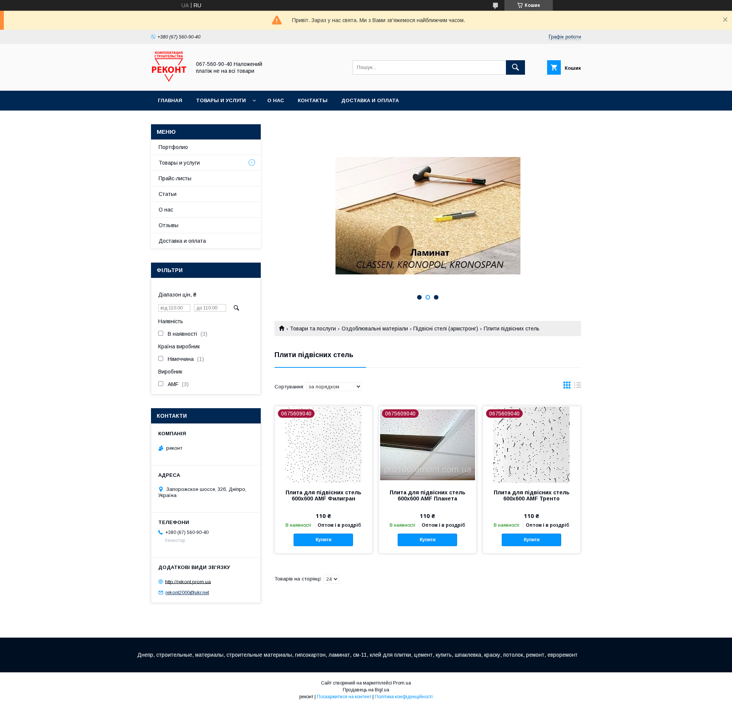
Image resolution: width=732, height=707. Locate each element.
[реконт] (169, 81)
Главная (170, 100)
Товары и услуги (221, 100)
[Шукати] (515, 67)
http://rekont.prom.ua (188, 581)
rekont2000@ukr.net (187, 592)
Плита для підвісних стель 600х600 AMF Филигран (323, 495)
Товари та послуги (313, 328)
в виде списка (577, 387)
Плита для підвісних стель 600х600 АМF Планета (428, 495)
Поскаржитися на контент (344, 696)
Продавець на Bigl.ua (366, 690)
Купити (323, 539)
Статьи (168, 194)
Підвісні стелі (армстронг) (445, 328)
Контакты (312, 100)
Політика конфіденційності (404, 696)
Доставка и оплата (370, 100)
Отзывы (168, 225)
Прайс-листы (175, 178)
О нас (275, 100)
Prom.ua (402, 683)
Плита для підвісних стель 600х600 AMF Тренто (532, 495)
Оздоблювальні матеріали (375, 328)
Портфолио (173, 147)
